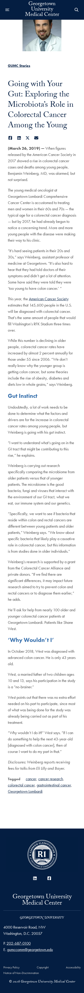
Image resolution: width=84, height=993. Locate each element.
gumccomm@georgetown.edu (30, 949)
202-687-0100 (18, 943)
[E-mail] (36, 138)
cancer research (50, 778)
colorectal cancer (21, 785)
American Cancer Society (49, 298)
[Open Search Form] (76, 9)
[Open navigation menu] (7, 9)
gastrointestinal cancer (54, 785)
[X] (27, 138)
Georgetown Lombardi (25, 791)
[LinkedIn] (19, 138)
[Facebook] (10, 138)
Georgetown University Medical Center (42, 10)
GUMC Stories (19, 65)
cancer (31, 778)
